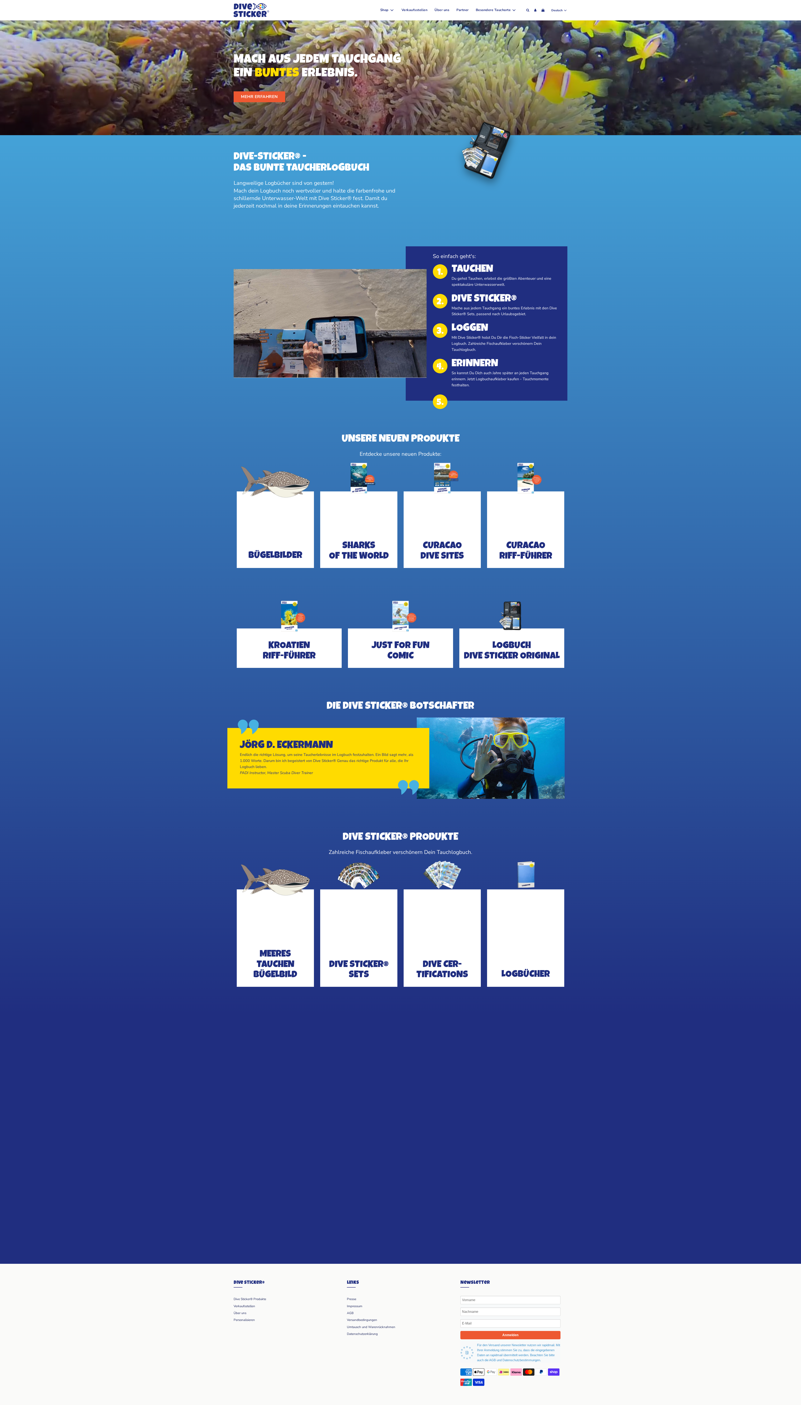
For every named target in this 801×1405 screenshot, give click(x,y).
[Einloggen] (535, 10)
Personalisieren (244, 1320)
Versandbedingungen (362, 1320)
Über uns (442, 10)
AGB (350, 1313)
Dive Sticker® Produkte (250, 1299)
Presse (351, 1299)
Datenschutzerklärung (362, 1334)
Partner (462, 10)
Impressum (354, 1306)
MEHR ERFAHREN (259, 96)
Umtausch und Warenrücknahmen (371, 1327)
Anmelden (510, 1335)
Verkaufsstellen (415, 10)
